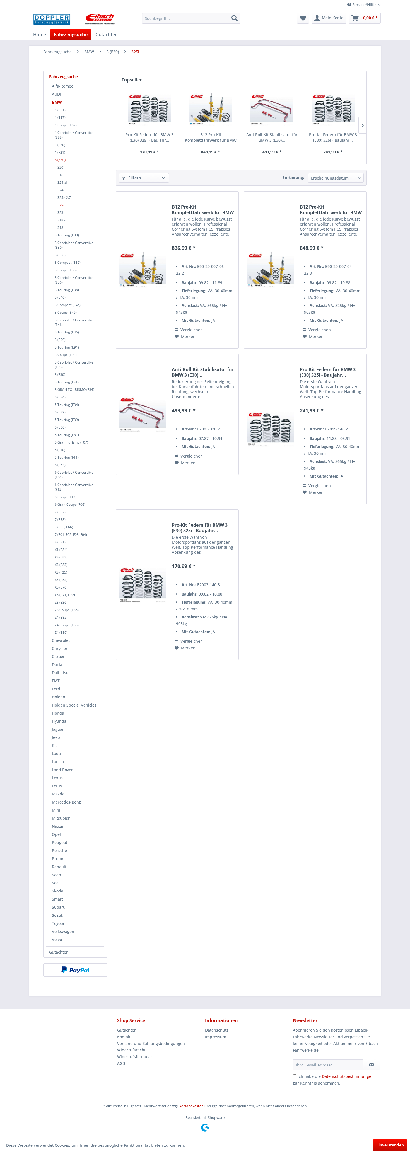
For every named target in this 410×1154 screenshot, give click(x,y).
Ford (56, 688)
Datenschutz (216, 1030)
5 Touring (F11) (67, 457)
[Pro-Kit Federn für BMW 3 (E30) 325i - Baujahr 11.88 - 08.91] (333, 109)
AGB (121, 1063)
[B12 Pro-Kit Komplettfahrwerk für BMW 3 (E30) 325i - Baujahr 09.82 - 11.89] (142, 270)
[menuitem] (191, 18)
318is (61, 220)
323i (60, 212)
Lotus (57, 785)
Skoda (57, 891)
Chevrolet (61, 640)
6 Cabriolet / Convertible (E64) (74, 475)
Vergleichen (191, 329)
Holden (58, 697)
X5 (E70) (61, 587)
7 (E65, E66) (64, 527)
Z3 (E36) (61, 602)
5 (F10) (60, 449)
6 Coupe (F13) (65, 497)
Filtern (134, 177)
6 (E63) (60, 465)
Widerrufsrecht (131, 1050)
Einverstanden (390, 1145)
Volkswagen (63, 931)
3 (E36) (60, 255)
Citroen (59, 656)
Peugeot (59, 842)
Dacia (57, 664)
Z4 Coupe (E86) (67, 625)
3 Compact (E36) (68, 262)
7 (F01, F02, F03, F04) (71, 534)
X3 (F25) (61, 572)
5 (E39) (60, 412)
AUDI (56, 94)
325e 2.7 (64, 197)
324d (61, 190)
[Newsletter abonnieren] (371, 1064)
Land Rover (62, 769)
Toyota (58, 923)
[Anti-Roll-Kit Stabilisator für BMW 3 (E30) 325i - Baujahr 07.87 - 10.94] (271, 109)
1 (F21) (60, 152)
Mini (56, 810)
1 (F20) (60, 144)
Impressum (215, 1036)
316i (60, 175)
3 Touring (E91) (67, 347)
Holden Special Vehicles (74, 705)
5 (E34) (60, 397)
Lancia (58, 761)
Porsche (59, 850)
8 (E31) (60, 542)
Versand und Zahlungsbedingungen (151, 1043)
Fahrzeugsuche (63, 76)
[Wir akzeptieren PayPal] (75, 970)
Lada (56, 753)
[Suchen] (234, 18)
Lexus (57, 777)
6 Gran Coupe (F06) (70, 504)
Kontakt (124, 1036)
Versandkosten (191, 1106)
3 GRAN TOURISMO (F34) (74, 389)
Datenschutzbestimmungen (348, 1076)
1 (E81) (60, 110)
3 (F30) (60, 374)
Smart (57, 899)
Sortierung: (293, 177)
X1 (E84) (61, 549)
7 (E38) (60, 519)
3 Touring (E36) (67, 289)
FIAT (56, 680)
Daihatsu (60, 672)
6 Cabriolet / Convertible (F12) (74, 487)
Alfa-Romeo (62, 86)
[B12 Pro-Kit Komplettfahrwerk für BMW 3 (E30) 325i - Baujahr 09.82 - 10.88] (210, 109)
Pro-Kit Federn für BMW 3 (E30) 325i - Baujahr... (149, 137)
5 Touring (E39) (67, 419)
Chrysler (59, 648)
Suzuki (58, 915)
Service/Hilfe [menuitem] (364, 4)
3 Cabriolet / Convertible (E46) (74, 322)
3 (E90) (60, 339)
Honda (58, 713)
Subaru (59, 907)
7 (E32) (60, 512)
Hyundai (59, 721)
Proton (58, 858)
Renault (59, 866)
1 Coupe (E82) (66, 125)
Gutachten (59, 952)
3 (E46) (60, 297)
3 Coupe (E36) (66, 270)
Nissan (58, 826)
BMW (57, 102)
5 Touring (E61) (67, 434)
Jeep (56, 737)
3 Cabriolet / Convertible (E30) (74, 245)
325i (60, 205)
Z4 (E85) (61, 617)
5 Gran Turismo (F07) (71, 442)
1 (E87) (60, 117)
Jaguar (58, 729)
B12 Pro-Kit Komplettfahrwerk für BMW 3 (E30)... (211, 137)
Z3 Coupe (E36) (67, 610)
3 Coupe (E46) (66, 312)
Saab (56, 874)
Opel (56, 834)
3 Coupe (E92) (66, 354)
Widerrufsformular (134, 1056)
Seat (56, 883)
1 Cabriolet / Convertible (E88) (74, 135)
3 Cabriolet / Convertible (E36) (74, 280)
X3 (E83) (61, 557)
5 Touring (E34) (67, 404)
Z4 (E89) (61, 632)
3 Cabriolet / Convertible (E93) (74, 364)
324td (62, 182)
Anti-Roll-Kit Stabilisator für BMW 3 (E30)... (272, 137)
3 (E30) (60, 160)
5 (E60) (60, 427)
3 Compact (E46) (68, 305)
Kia (55, 745)
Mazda (58, 794)
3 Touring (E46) (67, 332)
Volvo (57, 939)
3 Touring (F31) (67, 382)
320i (60, 167)
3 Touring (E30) (67, 235)
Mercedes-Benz (66, 802)
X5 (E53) (61, 579)
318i (60, 227)
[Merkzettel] (303, 18)
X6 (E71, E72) (65, 594)
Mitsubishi (62, 818)
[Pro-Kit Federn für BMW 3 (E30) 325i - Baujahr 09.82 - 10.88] (149, 109)
